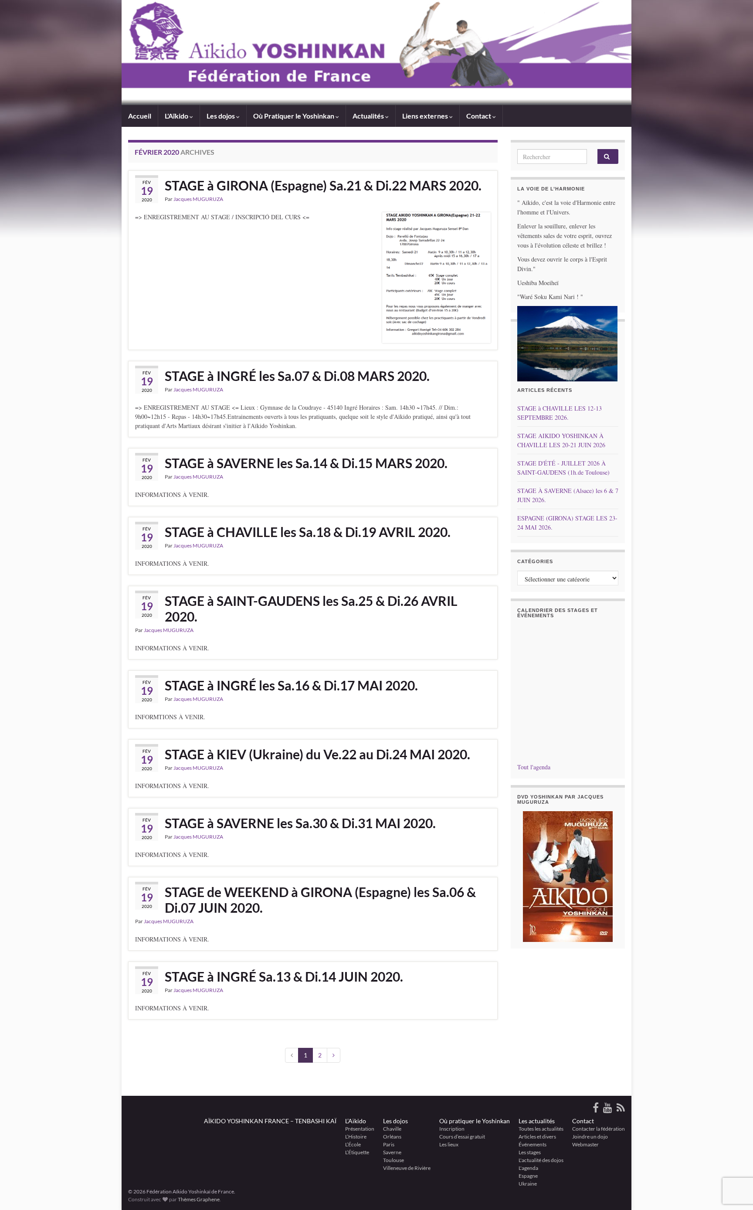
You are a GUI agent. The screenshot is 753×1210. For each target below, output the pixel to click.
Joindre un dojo (590, 1136)
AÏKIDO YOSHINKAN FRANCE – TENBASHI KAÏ (270, 1121)
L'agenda (528, 1168)
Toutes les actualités (541, 1128)
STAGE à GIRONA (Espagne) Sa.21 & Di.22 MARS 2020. (323, 185)
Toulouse (393, 1160)
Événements (532, 1144)
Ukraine (528, 1183)
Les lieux (448, 1144)
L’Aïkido (355, 1121)
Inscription (452, 1128)
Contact (583, 1121)
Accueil (139, 116)
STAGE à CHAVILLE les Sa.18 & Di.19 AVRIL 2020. (308, 532)
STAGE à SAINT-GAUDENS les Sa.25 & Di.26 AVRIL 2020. (311, 608)
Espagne (528, 1176)
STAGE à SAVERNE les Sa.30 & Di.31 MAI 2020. (300, 823)
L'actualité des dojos (541, 1160)
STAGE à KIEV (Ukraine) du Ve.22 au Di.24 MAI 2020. (317, 754)
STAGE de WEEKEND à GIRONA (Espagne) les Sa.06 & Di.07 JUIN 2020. (320, 899)
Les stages (530, 1152)
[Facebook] (596, 1106)
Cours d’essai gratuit (462, 1136)
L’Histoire (355, 1136)
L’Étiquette (357, 1152)
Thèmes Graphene (199, 1199)
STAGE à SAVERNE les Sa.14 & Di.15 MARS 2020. (306, 463)
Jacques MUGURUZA (198, 199)
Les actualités (537, 1121)
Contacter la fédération (598, 1128)
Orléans (392, 1136)
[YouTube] (607, 1106)
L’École (353, 1144)
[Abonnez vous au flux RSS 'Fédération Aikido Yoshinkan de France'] (621, 1106)
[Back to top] (733, 1158)
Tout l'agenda (533, 767)
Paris (388, 1144)
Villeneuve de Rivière (407, 1168)
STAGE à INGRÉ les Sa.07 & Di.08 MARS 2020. (297, 376)
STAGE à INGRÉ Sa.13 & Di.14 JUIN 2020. (284, 976)
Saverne (392, 1152)
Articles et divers (537, 1136)
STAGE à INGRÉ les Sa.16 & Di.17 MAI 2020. (291, 685)
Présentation (359, 1128)
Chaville (392, 1128)
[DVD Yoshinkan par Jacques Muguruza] (568, 876)
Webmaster (585, 1144)
